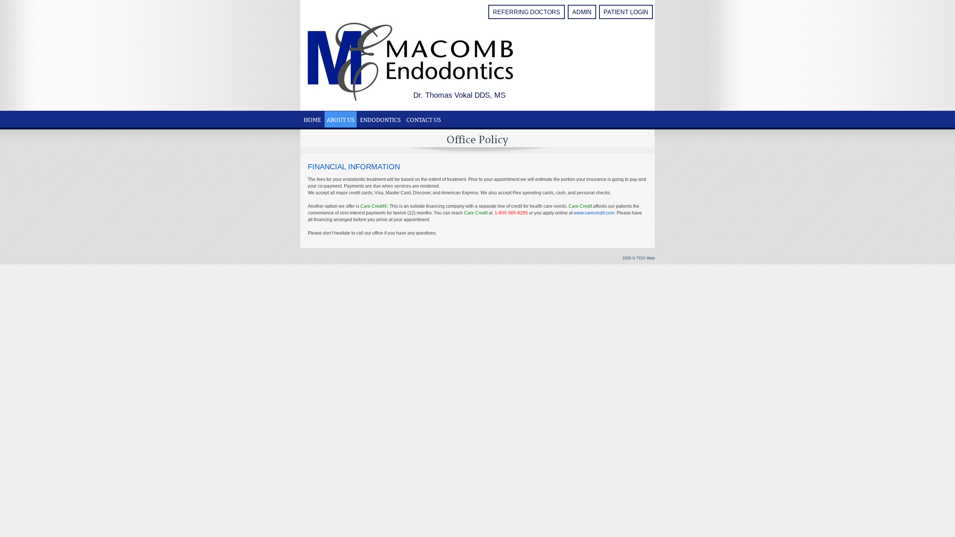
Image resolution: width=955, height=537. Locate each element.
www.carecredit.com (594, 213)
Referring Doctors (526, 12)
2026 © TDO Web (638, 258)
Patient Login (626, 12)
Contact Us (423, 120)
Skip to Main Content (21, 2)
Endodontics (380, 120)
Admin (582, 12)
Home (312, 120)
